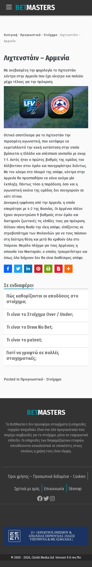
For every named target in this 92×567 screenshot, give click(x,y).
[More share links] (68, 269)
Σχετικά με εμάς (27, 488)
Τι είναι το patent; (24, 340)
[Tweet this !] (18, 269)
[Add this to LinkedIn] (28, 269)
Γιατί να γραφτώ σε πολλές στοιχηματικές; (32, 355)
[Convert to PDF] (58, 269)
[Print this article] (48, 269)
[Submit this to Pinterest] (38, 269)
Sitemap (75, 488)
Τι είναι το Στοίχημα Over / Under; (39, 314)
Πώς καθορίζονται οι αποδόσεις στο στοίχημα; (42, 298)
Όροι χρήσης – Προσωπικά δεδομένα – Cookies (47, 476)
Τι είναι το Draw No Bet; (29, 327)
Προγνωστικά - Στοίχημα (38, 35)
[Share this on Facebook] (8, 269)
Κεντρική (10, 35)
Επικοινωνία (54, 488)
